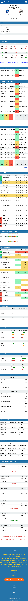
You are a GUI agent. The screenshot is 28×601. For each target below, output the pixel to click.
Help (14, 585)
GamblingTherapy (14, 572)
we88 (14, 551)
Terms (14, 590)
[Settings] (26, 2)
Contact (14, 595)
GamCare (14, 575)
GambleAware (14, 570)
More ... (26, 122)
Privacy (14, 587)
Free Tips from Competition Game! (14, 62)
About (14, 592)
